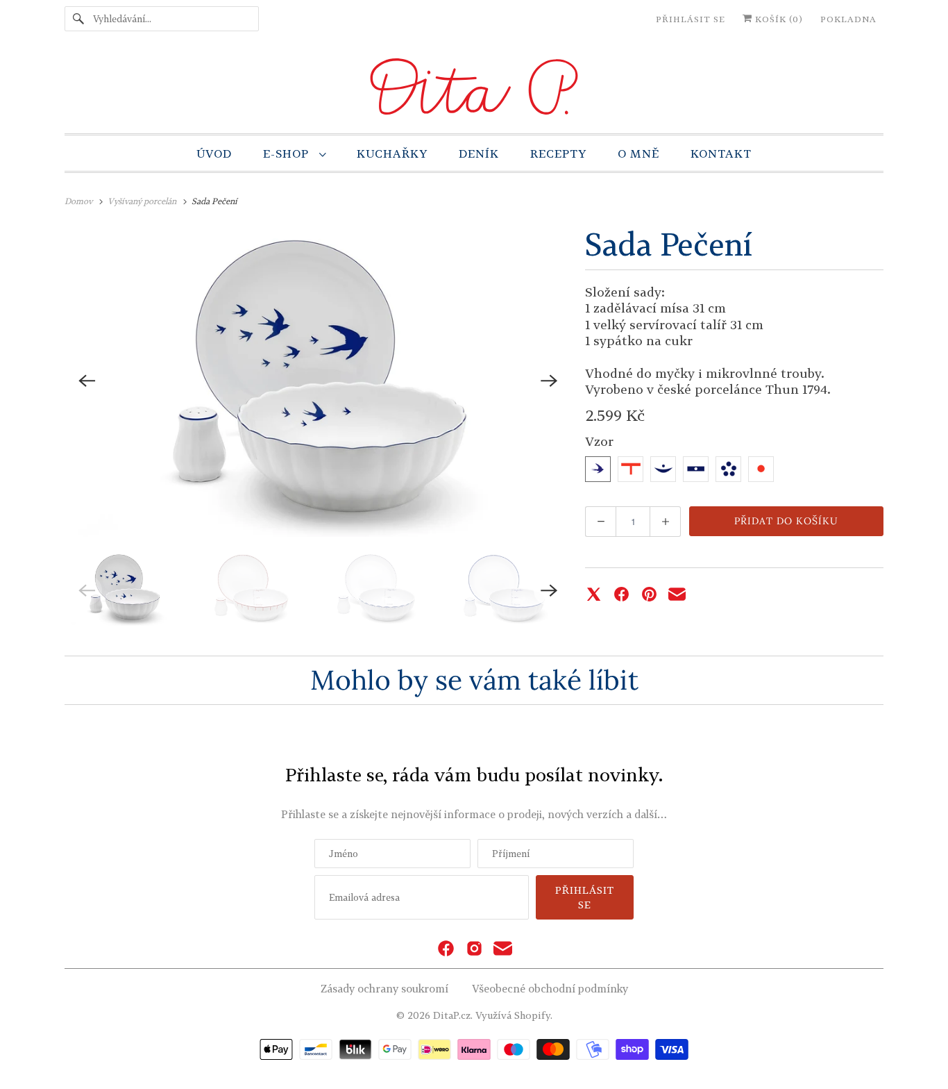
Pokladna (848, 19)
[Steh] (630, 469)
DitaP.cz (452, 1015)
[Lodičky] (663, 469)
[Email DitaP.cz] (502, 949)
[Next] (549, 380)
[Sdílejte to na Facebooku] (621, 594)
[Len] (728, 469)
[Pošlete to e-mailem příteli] (677, 594)
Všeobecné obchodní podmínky (550, 988)
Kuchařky (392, 153)
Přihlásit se (690, 19)
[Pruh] (696, 469)
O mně (638, 153)
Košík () (777, 19)
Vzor (599, 441)
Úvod (214, 153)
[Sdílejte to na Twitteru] (593, 594)
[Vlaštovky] (598, 469)
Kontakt (721, 153)
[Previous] (86, 380)
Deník (479, 153)
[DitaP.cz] (474, 88)
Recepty (558, 153)
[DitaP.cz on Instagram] (474, 949)
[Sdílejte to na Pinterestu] (649, 594)
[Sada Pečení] (318, 380)
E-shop (287, 153)
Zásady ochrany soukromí (384, 988)
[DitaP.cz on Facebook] (446, 949)
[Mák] (761, 469)
